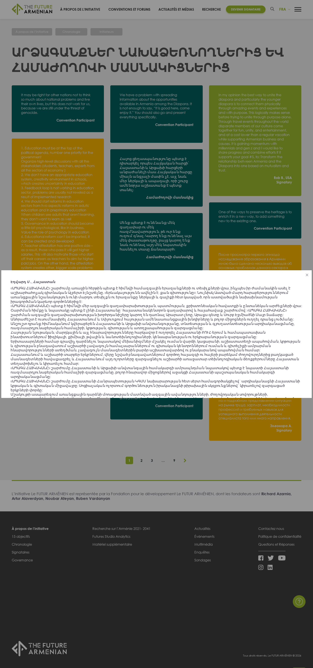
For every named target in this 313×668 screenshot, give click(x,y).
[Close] (307, 275)
